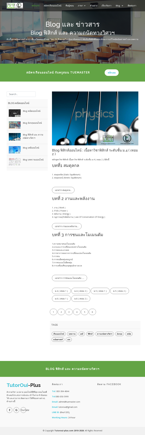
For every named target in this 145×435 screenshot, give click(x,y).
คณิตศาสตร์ (58, 339)
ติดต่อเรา (132, 5)
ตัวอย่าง (93, 5)
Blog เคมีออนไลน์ (31, 147)
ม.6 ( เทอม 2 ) (80, 298)
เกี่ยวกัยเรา (106, 5)
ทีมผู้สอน (70, 5)
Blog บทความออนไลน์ (33, 159)
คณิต (129, 334)
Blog (118, 5)
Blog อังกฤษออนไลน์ (32, 122)
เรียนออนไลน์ (58, 334)
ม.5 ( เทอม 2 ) (119, 290)
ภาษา (80, 5)
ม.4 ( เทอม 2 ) (80, 290)
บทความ (72, 334)
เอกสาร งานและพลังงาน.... (67, 226)
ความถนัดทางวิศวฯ (104, 334)
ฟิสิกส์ (90, 334)
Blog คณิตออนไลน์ (31, 110)
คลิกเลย (112, 72)
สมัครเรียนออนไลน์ (52, 5)
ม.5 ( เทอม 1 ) (100, 290)
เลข (68, 339)
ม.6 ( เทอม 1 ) (61, 298)
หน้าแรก (36, 5)
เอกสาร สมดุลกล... (63, 190)
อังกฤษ (119, 334)
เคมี (81, 334)
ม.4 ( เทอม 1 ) (61, 290)
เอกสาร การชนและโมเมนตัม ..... (69, 278)
